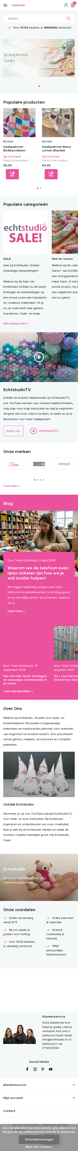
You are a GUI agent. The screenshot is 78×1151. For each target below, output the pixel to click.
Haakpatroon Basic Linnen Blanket (56, 148)
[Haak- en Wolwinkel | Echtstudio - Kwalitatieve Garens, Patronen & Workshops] (23, 5)
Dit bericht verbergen (39, 1139)
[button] (39, 86)
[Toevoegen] (12, 174)
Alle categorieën (14, 323)
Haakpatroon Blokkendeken (14, 148)
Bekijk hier (13, 431)
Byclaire (8, 141)
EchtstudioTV (48, 430)
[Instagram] (35, 1069)
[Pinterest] (43, 1069)
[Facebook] (27, 1069)
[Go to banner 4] (39, 59)
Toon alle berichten (16, 691)
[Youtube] (50, 1069)
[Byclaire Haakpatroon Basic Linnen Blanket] (58, 122)
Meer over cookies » (39, 1146)
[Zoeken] (69, 18)
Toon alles (10, 486)
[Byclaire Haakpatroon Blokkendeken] (19, 122)
